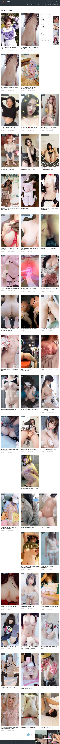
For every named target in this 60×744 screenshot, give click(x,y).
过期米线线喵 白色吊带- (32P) (27, 606)
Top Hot (32, 4)
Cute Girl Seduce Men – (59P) (48, 328)
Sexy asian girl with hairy (28, 727)
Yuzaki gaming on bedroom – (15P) (30, 409)
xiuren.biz (31, 742)
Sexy (45, 4)
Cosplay (39, 4)
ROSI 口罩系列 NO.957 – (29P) (47, 727)
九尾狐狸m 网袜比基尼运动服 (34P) (9, 409)
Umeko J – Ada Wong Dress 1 (46, 18)
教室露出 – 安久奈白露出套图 (27, 527)
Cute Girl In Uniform (44, 527)
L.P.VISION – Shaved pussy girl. (48, 248)
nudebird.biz (19, 742)
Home (27, 4)
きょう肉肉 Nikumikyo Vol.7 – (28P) (29, 488)
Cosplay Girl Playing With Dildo (29, 449)
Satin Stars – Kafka (45, 39)
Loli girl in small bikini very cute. (10, 288)
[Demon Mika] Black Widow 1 (45, 25)
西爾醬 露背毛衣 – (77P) (26, 208)
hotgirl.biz (13, 742)
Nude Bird (6, 742)
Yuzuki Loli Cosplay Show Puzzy (49, 687)
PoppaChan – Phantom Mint (46, 32)
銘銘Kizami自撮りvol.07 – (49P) (8, 646)
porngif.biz (26, 742)
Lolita (49, 4)
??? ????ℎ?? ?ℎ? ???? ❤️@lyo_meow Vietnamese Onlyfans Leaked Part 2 (29, 129)
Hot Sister (55, 4)
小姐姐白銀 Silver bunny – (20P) (48, 449)
